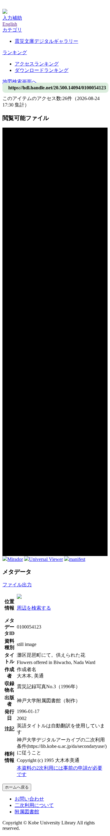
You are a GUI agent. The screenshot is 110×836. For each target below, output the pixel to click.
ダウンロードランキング (41, 70)
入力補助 (12, 18)
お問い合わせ (29, 798)
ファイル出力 (17, 584)
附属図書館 (27, 811)
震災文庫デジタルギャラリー (46, 41)
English (9, 24)
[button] (12, 29)
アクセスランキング (37, 63)
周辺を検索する (34, 607)
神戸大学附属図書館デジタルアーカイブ (46, 5)
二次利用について (34, 805)
